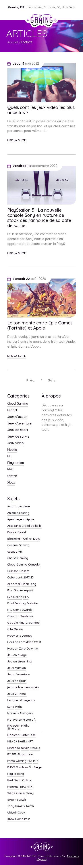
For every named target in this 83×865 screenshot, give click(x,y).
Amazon (12, 506)
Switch (12, 476)
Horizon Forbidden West (24, 642)
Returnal (13, 786)
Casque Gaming (18, 545)
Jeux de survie (18, 437)
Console (34, 564)
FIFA (26, 597)
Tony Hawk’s (16, 806)
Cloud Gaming (17, 404)
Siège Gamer (16, 793)
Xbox (11, 482)
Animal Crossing (18, 512)
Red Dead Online (19, 780)
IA (36, 648)
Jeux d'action (17, 417)
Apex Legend (16, 519)
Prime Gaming (17, 761)
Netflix (22, 741)
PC (9, 456)
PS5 (35, 761)
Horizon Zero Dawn (21, 648)
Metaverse (14, 719)
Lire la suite (16, 140)
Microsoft (29, 719)
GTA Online (15, 629)
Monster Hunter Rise (21, 735)
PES (14, 754)
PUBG (11, 767)
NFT (30, 741)
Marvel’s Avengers (20, 713)
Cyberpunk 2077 (18, 577)
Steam (11, 799)
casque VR (14, 551)
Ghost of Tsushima (20, 616)
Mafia (19, 706)
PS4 (29, 761)
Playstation (15, 463)
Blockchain (14, 538)
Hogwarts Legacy (19, 635)
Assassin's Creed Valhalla (24, 525)
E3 (32, 577)
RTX (29, 786)
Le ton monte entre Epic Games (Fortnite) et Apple (39, 325)
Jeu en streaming (19, 661)
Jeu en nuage (17, 655)
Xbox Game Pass (18, 819)
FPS (9, 609)
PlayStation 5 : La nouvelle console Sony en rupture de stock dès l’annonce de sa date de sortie (39, 217)
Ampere (24, 506)
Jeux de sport (17, 430)
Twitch (29, 806)
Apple (30, 519)
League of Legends (21, 700)
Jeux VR (13, 693)
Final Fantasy (16, 603)
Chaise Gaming (17, 558)
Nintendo (13, 748)
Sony (30, 793)
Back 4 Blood (16, 532)
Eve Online (14, 597)
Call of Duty (31, 538)
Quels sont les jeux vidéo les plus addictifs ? (41, 110)
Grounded (32, 622)
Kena (23, 693)
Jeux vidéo (15, 443)
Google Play (16, 622)
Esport (12, 410)
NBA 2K (12, 741)
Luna (10, 706)
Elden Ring (28, 584)
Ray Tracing (15, 773)
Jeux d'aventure (19, 423)
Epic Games (15, 590)
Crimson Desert (18, 571)
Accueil (12, 42)
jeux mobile (15, 687)
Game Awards (22, 609)
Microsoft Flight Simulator (18, 727)
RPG (10, 469)
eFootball (14, 584)
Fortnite (26, 42)
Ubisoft (12, 812)
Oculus (35, 748)
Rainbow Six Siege (29, 767)
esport (28, 590)
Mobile (12, 450)
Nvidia (25, 748)
